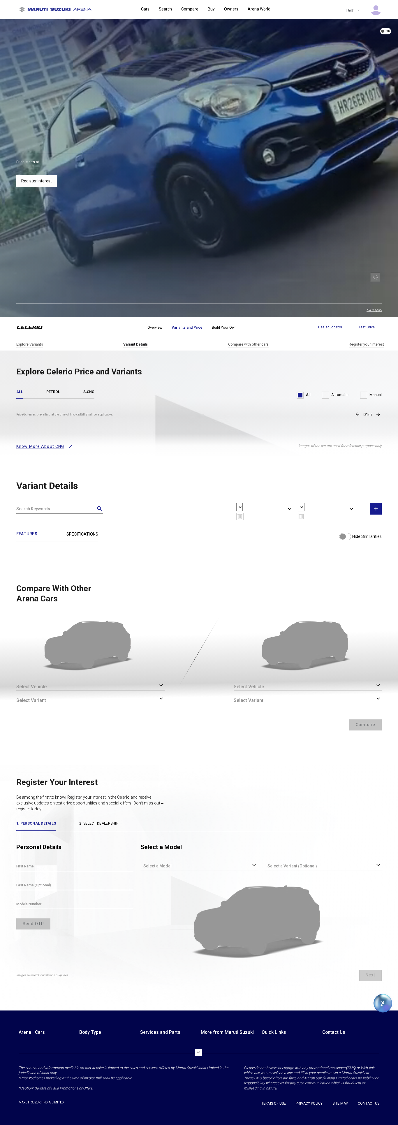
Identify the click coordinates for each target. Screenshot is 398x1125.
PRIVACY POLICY (309, 1103)
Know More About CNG (40, 446)
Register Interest (36, 181)
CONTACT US (368, 1103)
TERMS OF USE (273, 1103)
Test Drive (367, 327)
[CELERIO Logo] (33, 327)
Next (370, 975)
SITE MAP (340, 1103)
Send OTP (33, 923)
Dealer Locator (330, 327)
